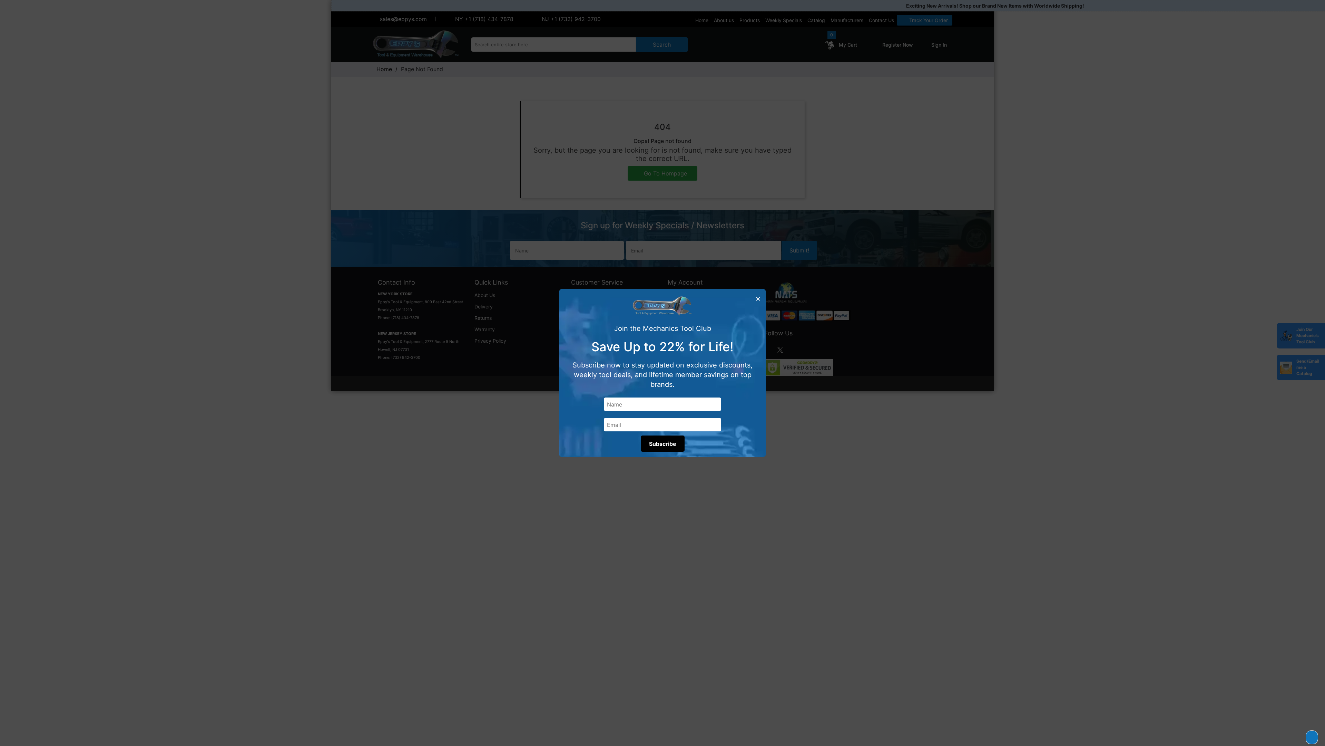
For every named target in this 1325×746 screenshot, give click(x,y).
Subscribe (662, 443)
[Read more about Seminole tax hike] (1312, 737)
